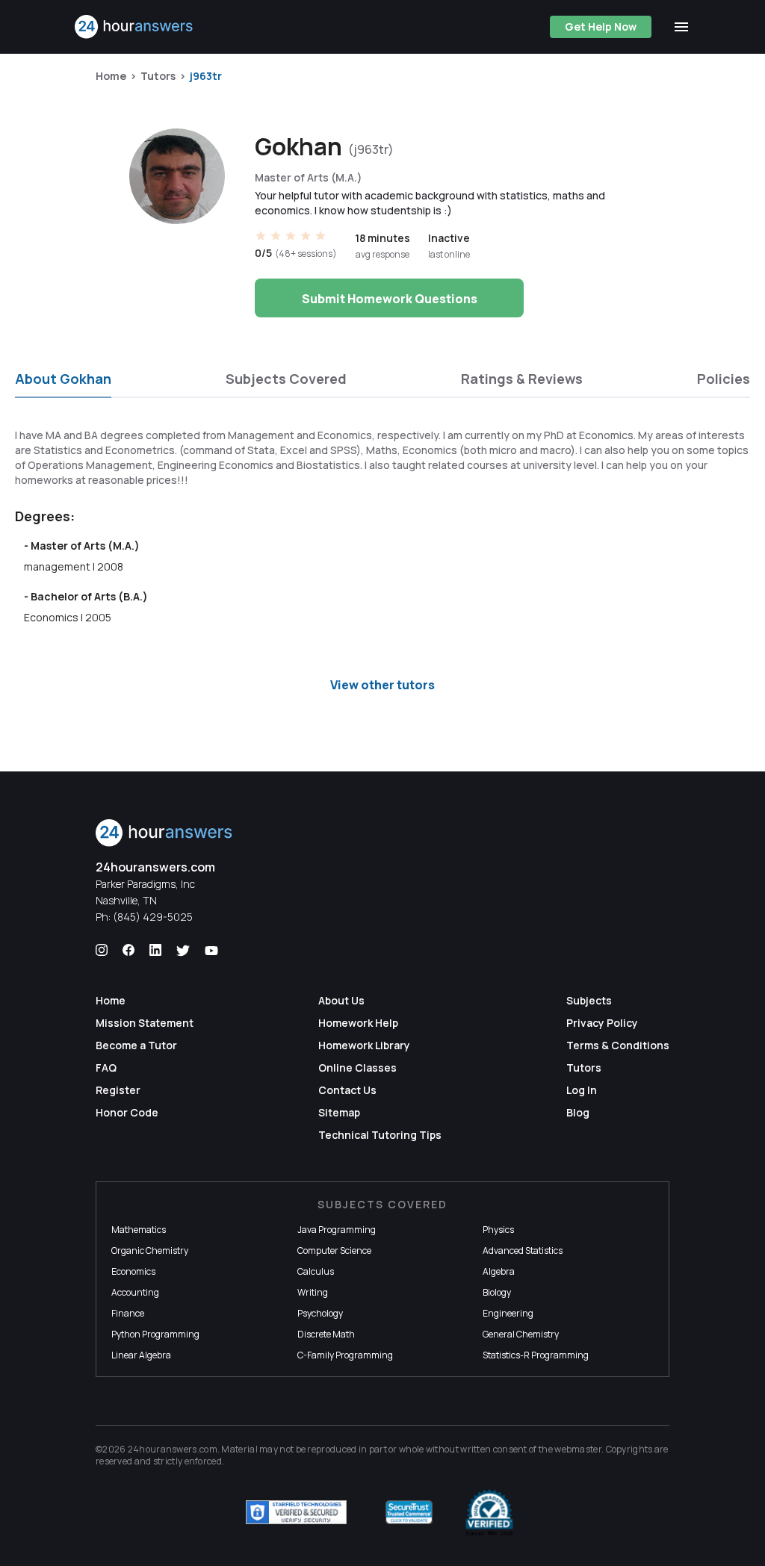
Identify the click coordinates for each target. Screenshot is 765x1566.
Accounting (135, 1292)
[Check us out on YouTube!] (211, 950)
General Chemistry (521, 1334)
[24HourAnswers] (134, 27)
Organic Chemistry (149, 1250)
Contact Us (347, 1090)
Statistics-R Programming (536, 1355)
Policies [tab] (723, 379)
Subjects (589, 1000)
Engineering (508, 1313)
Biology (497, 1292)
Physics (498, 1229)
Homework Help (358, 1023)
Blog (577, 1112)
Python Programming (155, 1334)
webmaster (577, 1449)
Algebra (499, 1271)
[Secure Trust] (409, 1512)
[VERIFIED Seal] (489, 1512)
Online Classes (357, 1067)
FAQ (106, 1067)
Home (111, 76)
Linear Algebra (141, 1355)
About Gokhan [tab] (63, 379)
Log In (581, 1090)
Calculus (315, 1271)
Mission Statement (144, 1023)
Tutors (158, 76)
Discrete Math (326, 1334)
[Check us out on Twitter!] (183, 950)
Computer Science (334, 1250)
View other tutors (382, 685)
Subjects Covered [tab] (286, 379)
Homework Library (364, 1045)
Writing (312, 1292)
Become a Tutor (136, 1045)
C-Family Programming (345, 1355)
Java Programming (336, 1229)
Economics (133, 1271)
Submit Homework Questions (389, 298)
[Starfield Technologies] (296, 1512)
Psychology (320, 1313)
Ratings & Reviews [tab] (522, 379)
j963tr (206, 76)
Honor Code (127, 1112)
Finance (127, 1313)
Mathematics (138, 1229)
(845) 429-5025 (153, 917)
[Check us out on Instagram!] (102, 950)
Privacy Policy (602, 1023)
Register (118, 1090)
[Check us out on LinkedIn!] (155, 950)
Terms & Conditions (617, 1045)
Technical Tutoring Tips (380, 1135)
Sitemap (339, 1112)
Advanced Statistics (523, 1250)
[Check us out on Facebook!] (128, 950)
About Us (341, 1000)
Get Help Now (601, 26)
